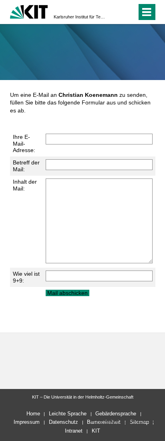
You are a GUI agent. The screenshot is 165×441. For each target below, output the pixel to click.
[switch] (116, 12)
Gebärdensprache (115, 414)
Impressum (27, 422)
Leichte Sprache (68, 414)
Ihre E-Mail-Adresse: (24, 144)
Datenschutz (63, 422)
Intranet (73, 431)
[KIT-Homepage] (29, 11)
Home (33, 414)
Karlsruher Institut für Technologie (80, 16)
